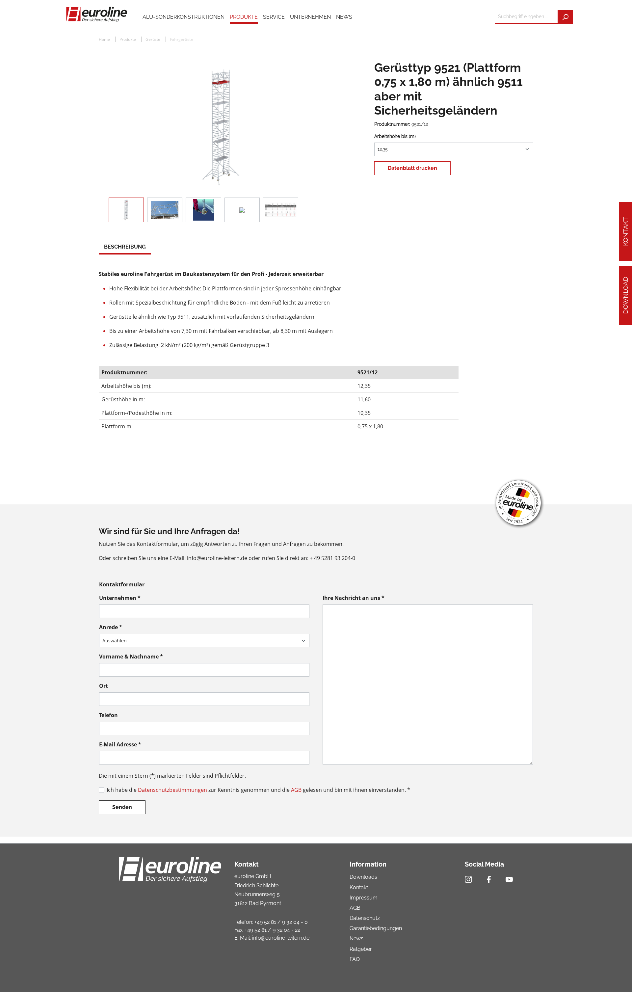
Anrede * (110, 627)
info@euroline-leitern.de (280, 938)
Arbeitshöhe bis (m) (395, 136)
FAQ (355, 959)
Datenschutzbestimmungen (172, 789)
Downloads (363, 877)
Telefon (108, 715)
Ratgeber (361, 949)
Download (625, 295)
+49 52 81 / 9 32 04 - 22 (272, 930)
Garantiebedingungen (376, 928)
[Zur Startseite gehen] (96, 14)
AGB (296, 789)
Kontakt (625, 231)
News (356, 938)
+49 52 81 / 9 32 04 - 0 (281, 922)
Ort (103, 685)
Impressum (364, 898)
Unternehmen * (120, 598)
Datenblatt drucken (412, 168)
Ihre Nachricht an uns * (353, 598)
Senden (122, 807)
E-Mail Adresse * (120, 744)
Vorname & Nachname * (131, 656)
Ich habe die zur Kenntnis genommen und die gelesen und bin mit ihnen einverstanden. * (258, 789)
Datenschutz (365, 918)
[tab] (125, 248)
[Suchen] (565, 17)
